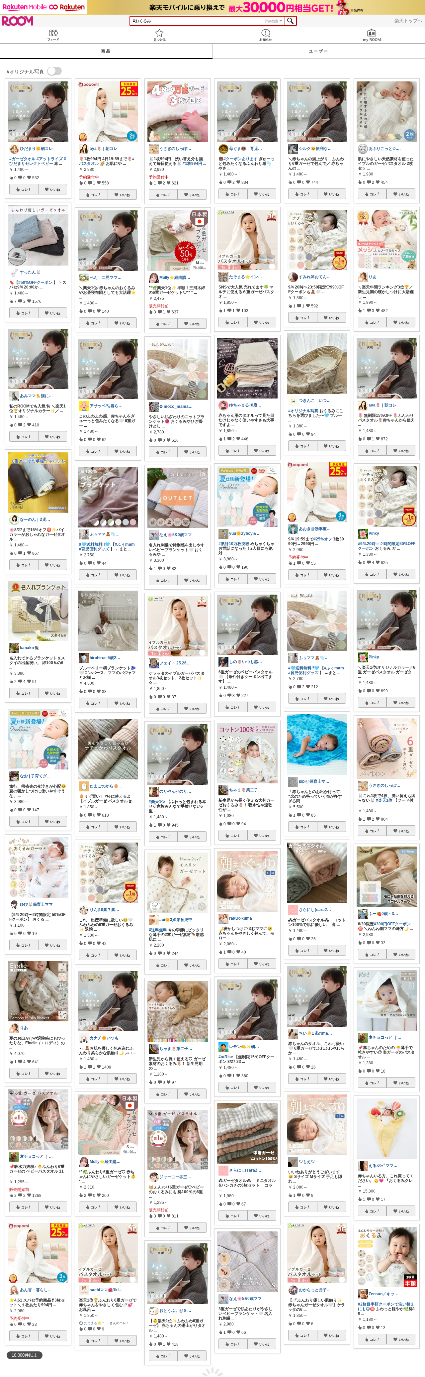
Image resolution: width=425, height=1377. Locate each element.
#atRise (225, 1057)
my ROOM (372, 35)
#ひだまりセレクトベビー (37, 161)
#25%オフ (322, 539)
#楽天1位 (157, 801)
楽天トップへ (408, 20)
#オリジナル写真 (303, 410)
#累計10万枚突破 (233, 543)
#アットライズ (50, 159)
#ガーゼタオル (22, 159)
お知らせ (265, 35)
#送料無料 (158, 930)
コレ (24, 189)
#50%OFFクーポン (35, 282)
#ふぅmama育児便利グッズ (107, 546)
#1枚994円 (192, 163)
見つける (159, 35)
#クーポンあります (240, 159)
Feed (53, 35)
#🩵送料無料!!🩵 (94, 544)
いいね (55, 189)
